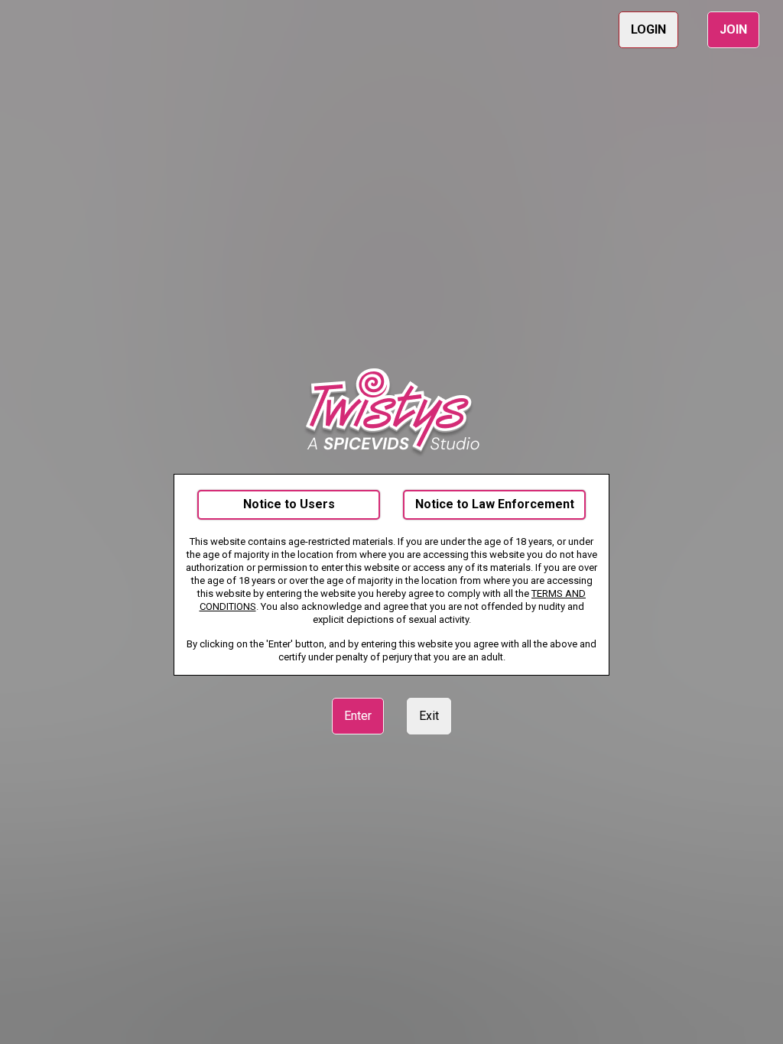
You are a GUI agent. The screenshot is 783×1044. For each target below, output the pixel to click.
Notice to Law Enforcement (494, 504)
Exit (429, 715)
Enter (358, 715)
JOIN (733, 29)
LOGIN (648, 29)
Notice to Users (289, 504)
